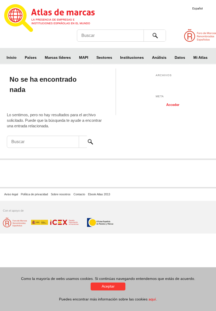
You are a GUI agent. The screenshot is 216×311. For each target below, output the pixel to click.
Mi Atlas (200, 57)
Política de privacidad (34, 194)
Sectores (104, 57)
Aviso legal (11, 194)
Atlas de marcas (56, 19)
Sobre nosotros (61, 194)
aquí (152, 299)
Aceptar (108, 286)
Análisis (159, 57)
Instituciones (132, 57)
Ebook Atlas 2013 (99, 194)
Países (31, 57)
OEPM (100, 222)
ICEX (55, 222)
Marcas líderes (58, 57)
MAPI (83, 57)
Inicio (12, 57)
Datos (180, 57)
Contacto (79, 194)
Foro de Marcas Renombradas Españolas (193, 38)
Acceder (172, 105)
